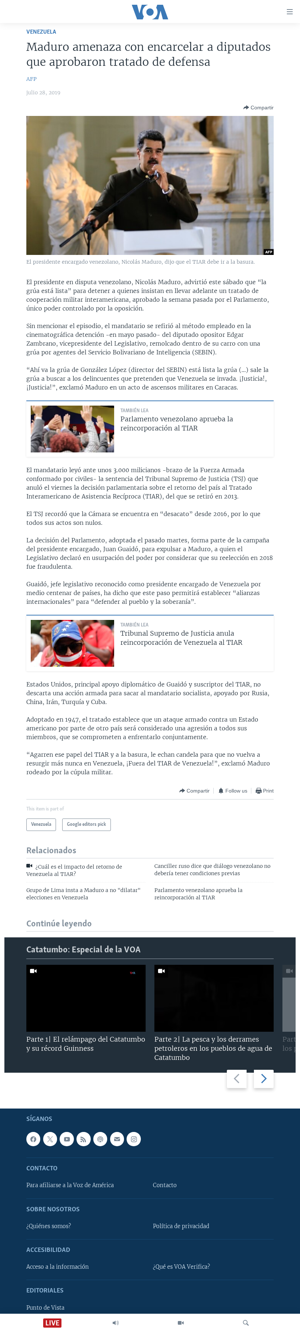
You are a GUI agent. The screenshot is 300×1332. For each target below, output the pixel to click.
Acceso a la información (57, 1267)
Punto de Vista (45, 1307)
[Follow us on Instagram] (133, 1139)
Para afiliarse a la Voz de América (70, 1185)
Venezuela (41, 32)
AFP (31, 79)
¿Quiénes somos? (48, 1226)
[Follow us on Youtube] (67, 1139)
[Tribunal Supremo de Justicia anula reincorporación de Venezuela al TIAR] (72, 643)
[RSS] (83, 1139)
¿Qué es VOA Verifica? (181, 1267)
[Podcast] (100, 1139)
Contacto (165, 1185)
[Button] (258, 107)
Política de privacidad (181, 1226)
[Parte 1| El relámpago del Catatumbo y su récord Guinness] (86, 998)
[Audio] (116, 1323)
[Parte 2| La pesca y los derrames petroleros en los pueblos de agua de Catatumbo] (214, 998)
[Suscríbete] (117, 1139)
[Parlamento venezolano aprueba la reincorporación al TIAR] (72, 429)
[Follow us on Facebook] (33, 1139)
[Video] (181, 1323)
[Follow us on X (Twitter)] (50, 1139)
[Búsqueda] (246, 1323)
